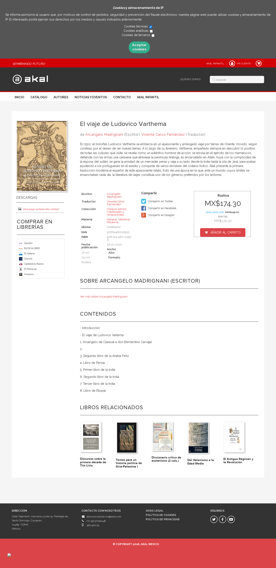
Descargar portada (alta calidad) (41, 209)
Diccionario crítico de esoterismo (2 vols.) (166, 459)
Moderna (112, 222)
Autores (60, 97)
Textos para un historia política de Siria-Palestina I (129, 463)
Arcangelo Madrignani (104, 134)
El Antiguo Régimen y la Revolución (238, 460)
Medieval (124, 219)
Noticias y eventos (91, 97)
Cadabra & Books (34, 263)
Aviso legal (154, 510)
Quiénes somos (190, 79)
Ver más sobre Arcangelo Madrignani (104, 296)
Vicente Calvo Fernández (163, 134)
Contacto (122, 97)
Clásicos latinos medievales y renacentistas (116, 212)
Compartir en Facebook (161, 208)
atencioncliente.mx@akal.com (104, 516)
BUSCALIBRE (32, 248)
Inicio (19, 97)
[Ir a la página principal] (30, 78)
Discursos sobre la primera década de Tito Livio (93, 462)
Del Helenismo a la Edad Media (200, 461)
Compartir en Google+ (161, 215)
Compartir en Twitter (160, 201)
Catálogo (38, 97)
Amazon (29, 274)
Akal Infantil (148, 97)
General (112, 219)
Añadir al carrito (225, 232)
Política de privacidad (163, 519)
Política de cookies (161, 515)
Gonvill (28, 258)
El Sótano (29, 253)
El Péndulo (30, 268)
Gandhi (28, 243)
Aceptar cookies (139, 47)
